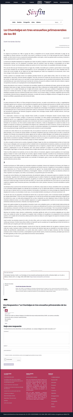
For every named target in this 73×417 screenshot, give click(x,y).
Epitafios (6, 400)
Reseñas (56, 2)
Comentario (6, 331)
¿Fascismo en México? (9, 393)
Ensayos (16, 2)
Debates (53, 393)
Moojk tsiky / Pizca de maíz (10, 398)
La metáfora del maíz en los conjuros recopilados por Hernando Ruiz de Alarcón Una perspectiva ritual (13, 381)
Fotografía (26, 22)
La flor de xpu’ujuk (8, 403)
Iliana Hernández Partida (9, 395)
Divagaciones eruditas (47, 2)
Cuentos (32, 2)
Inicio (13, 22)
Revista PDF (54, 380)
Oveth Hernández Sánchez (12, 42)
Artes (33, 22)
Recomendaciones (64, 2)
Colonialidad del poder (9, 377)
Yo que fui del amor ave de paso (11, 384)
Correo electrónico (7, 350)
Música (38, 22)
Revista (19, 22)
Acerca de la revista (31, 377)
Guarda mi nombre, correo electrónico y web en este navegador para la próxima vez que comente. (23, 355)
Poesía (23, 2)
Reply (6, 323)
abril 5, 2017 (7, 314)
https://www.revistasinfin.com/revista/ (40, 277)
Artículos (7, 2)
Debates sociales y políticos (39, 2)
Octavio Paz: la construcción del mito (12, 391)
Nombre (5, 345)
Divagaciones (55, 396)
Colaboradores (55, 377)
